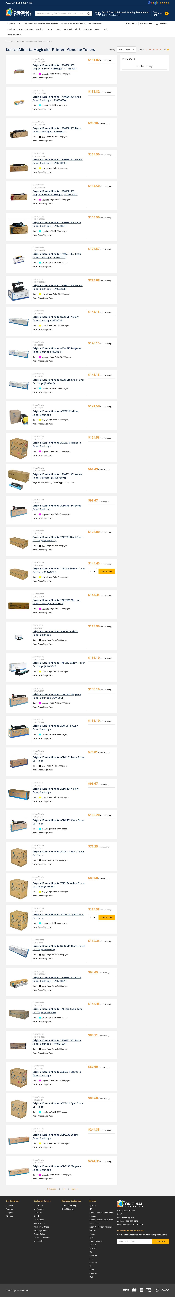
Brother (39, 29)
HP (19, 23)
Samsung (87, 29)
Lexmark (68, 29)
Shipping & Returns (41, 1230)
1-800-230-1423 (24, 3)
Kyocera (92, 1244)
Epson (58, 29)
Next (73, 1189)
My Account (39, 1209)
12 (146, 49)
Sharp (91, 1266)
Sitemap (9, 1216)
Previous (52, 1189)
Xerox (97, 29)
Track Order (39, 1219)
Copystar (93, 1273)
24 (150, 49)
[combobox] (63, 13)
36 (153, 49)
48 (157, 49)
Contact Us (38, 1205)
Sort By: (112, 49)
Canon (49, 29)
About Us (10, 1205)
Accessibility (39, 1241)
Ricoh (77, 29)
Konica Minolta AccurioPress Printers (40, 23)
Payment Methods (41, 1227)
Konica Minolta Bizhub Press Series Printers (81, 23)
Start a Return (39, 1223)
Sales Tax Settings (69, 1205)
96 (160, 49)
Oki (90, 1252)
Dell (105, 29)
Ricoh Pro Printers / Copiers (20, 29)
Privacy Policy (39, 1234)
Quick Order (39, 1212)
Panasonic (93, 1255)
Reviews (9, 1209)
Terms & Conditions (42, 1237)
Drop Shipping (67, 1209)
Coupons (9, 1212)
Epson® (11, 23)
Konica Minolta (95, 1241)
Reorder (37, 1216)
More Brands (13, 34)
